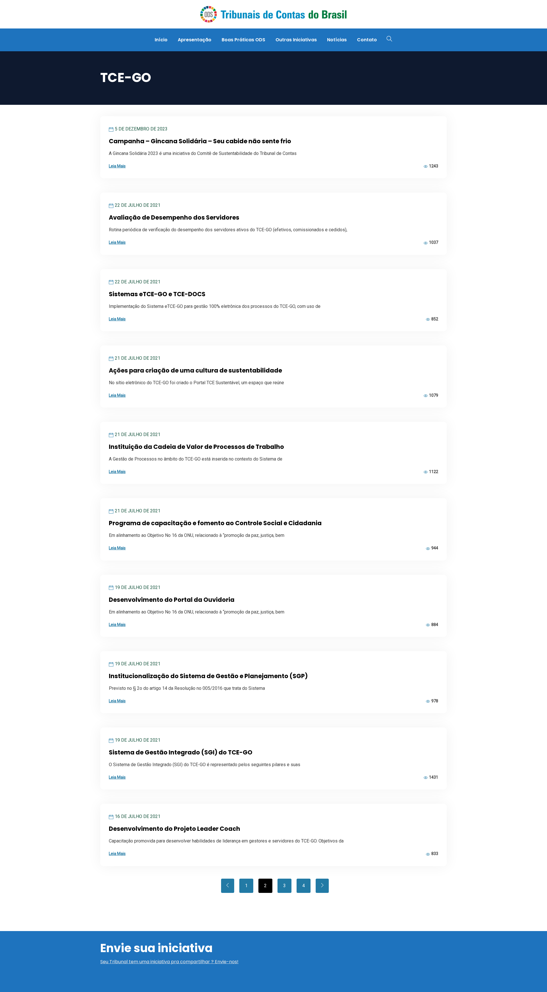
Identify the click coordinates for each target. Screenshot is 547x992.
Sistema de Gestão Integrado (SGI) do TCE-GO (180, 752)
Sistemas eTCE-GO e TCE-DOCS (157, 294)
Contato (367, 39)
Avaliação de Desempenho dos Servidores (174, 217)
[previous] (227, 886)
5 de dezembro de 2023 (141, 129)
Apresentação (194, 39)
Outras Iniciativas (296, 39)
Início (161, 39)
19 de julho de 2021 (137, 587)
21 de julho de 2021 (137, 358)
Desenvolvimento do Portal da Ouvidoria (171, 600)
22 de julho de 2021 (137, 205)
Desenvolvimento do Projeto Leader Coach (174, 829)
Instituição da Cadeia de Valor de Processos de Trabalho (196, 447)
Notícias (337, 39)
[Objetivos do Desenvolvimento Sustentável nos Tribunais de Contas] (273, 14)
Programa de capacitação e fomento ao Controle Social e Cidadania (215, 523)
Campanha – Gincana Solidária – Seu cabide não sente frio (200, 141)
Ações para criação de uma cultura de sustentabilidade (195, 370)
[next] (322, 886)
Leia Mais (117, 166)
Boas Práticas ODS (243, 39)
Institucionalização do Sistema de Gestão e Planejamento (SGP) (208, 676)
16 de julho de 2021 (137, 816)
